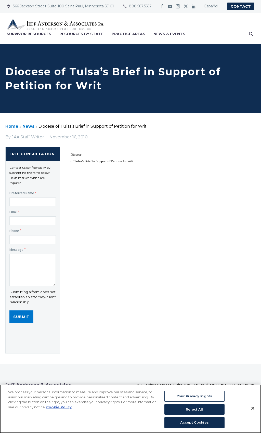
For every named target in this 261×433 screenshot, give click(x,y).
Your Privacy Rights (194, 396)
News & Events (169, 34)
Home (11, 126)
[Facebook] (162, 6)
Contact (241, 6)
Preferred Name (22, 193)
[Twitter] (186, 6)
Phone (15, 230)
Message (17, 249)
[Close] (252, 408)
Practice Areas (128, 34)
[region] (130, 409)
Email (14, 211)
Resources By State (81, 34)
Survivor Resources (29, 34)
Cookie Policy (59, 407)
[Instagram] (178, 6)
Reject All (194, 409)
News (28, 126)
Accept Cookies (194, 422)
